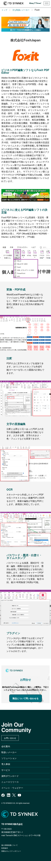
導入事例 (5, 764)
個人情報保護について (9, 845)
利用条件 (4, 848)
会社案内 (5, 746)
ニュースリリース (11, 781)
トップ (4, 9)
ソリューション (9, 758)
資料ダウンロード (10, 775)
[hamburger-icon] (47, 3)
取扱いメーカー (9, 752)
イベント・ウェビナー (12, 787)
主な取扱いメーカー (21, 9)
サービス (5, 770)
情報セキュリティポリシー (11, 851)
